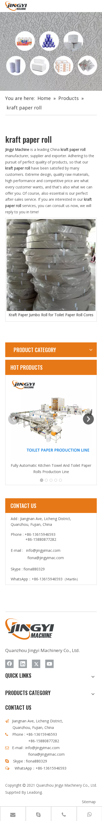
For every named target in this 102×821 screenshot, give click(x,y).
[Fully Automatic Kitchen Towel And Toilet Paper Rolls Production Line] (51, 419)
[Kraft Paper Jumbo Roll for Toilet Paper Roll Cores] (51, 265)
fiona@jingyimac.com (45, 557)
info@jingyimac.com (43, 550)
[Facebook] (9, 664)
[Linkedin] (23, 664)
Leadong (34, 792)
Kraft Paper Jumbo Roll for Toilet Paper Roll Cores (51, 314)
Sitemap (89, 801)
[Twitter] (36, 664)
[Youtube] (49, 664)
